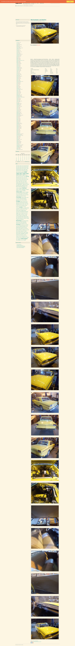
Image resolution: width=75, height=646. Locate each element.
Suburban (26, 233)
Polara (26, 223)
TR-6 (25, 237)
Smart (17, 137)
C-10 (26, 186)
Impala (22, 210)
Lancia (17, 105)
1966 (17, 173)
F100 (19, 205)
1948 (27, 168)
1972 (23, 175)
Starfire (19, 233)
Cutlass (20, 198)
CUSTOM (17, 198)
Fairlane (23, 205)
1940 (20, 168)
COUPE (25, 197)
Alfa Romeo (18, 44)
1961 (17, 172)
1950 (19, 169)
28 (16, 160)
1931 (17, 167)
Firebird (21, 206)
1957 (21, 170)
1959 (25, 170)
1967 (20, 173)
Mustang (18, 220)
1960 (27, 170)
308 (24, 179)
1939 (18, 168)
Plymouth (22, 223)
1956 (19, 170)
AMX (21, 181)
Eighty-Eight (22, 202)
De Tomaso (18, 74)
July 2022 (18, 161)
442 (20, 180)
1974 (17, 176)
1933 (20, 167)
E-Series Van (24, 201)
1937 (27, 167)
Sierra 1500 (27, 229)
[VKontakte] (31, 642)
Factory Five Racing (19, 81)
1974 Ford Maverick (19, 244)
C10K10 (17, 188)
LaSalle (17, 107)
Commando (26, 194)
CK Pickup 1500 (19, 193)
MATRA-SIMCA (18, 113)
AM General (18, 46)
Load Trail (18, 110)
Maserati (18, 112)
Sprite (17, 233)
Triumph (18, 143)
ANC (17, 49)
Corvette (18, 197)
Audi (17, 52)
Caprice (17, 189)
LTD (22, 215)
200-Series (20, 177)
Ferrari (17, 82)
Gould (17, 87)
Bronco (17, 186)
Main (17, 5)
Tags (16, 163)
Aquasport (18, 50)
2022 (19, 5)
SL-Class (25, 231)
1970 (17, 175)
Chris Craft (18, 69)
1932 (18, 167)
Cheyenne (23, 192)
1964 (23, 172)
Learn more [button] (28, 1)
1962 (19, 172)
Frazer (17, 84)
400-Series (17, 180)
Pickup (20, 223)
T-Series (25, 234)
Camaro (18, 64)
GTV (25, 209)
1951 (21, 169)
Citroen (17, 71)
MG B (17, 117)
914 (24, 180)
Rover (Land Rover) (19, 135)
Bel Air (26, 184)
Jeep (17, 99)
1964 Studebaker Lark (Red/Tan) (38, 19)
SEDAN (17, 229)
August (21, 5)
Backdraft (18, 56)
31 (22, 160)
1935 (24, 167)
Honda (17, 91)
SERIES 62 (20, 229)
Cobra (21, 194)
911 (21, 180)
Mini (17, 118)
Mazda (17, 114)
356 (27, 179)
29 (18, 160)
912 (23, 180)
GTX (26, 209)
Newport (24, 220)
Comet (23, 194)
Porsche (18, 128)
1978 (25, 176)
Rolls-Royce (18, 134)
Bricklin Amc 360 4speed (19, 60)
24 (22, 159)
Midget (21, 218)
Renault (18, 132)
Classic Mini (18, 194)
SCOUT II (26, 228)
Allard (17, 45)
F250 (21, 205)
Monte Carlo (19, 219)
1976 (21, 176)
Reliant (17, 131)
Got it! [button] (70, 1)
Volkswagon (18, 146)
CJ (16, 193)
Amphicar (18, 48)
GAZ (17, 85)
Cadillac (18, 63)
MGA (17, 218)
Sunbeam (18, 141)
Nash (17, 120)
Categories (18, 40)
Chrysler (18, 70)
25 (24, 159)
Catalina (20, 189)
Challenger (23, 189)
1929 (26, 165)
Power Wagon (26, 224)
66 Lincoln (18, 42)
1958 (23, 170)
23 (20, 159)
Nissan (17, 121)
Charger (17, 190)
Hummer (18, 93)
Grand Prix (17, 209)
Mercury (25, 216)
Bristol (17, 61)
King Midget (18, 103)
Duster (21, 201)
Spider (25, 232)
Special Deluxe (21, 232)
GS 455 (21, 209)
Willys (17, 148)
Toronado (17, 237)
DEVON (18, 77)
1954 (26, 169)
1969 (27, 173)
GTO (23, 209)
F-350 (17, 205)
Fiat (19, 206)
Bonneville (26, 185)
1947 (26, 168)
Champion (27, 189)
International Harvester (24, 211)
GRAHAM (18, 88)
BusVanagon (23, 186)
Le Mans (26, 214)
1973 (26, 175)
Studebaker (18, 139)
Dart (23, 198)
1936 (26, 167)
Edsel (17, 80)
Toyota (17, 142)
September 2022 (27, 161)
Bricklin (17, 59)
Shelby (24, 229)
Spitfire (27, 232)
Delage (17, 75)
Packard (18, 125)
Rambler (18, 130)
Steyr (17, 138)
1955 (17, 170)
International (18, 96)
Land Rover (18, 106)
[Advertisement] (37, 13)
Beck (17, 57)
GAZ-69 (17, 86)
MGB (19, 218)
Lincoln (17, 109)
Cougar (22, 197)
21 (16, 159)
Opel (17, 124)
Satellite (21, 228)
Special (17, 232)
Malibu (24, 215)
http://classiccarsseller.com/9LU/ (37, 641)
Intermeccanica (18, 94)
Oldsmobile (18, 123)
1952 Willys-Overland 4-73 (20, 245)
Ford (21, 208)
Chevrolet (18, 68)
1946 (24, 168)
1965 (25, 172)
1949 (17, 169)
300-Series (20, 179)
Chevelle (18, 66)
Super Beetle (21, 234)
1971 (20, 175)
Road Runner (18, 227)
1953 (24, 169)
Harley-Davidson (19, 89)
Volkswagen (18, 145)
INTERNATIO (18, 95)
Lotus (17, 111)
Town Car (20, 237)
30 (20, 160)
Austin (17, 53)
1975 (19, 176)
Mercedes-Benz (21, 216)
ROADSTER (23, 227)
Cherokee (20, 190)
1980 (17, 177)
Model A (25, 218)
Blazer (21, 185)
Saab (17, 136)
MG (27, 216)
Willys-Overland (18, 149)
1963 (21, 172)
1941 (22, 168)
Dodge (17, 78)
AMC (19, 181)
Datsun (17, 73)
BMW (23, 185)
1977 (23, 176)
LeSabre (17, 215)
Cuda (27, 197)
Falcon (26, 205)
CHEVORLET (18, 67)
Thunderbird (23, 236)
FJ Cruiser (24, 206)
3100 (26, 179)
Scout (24, 228)
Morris (17, 119)
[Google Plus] (32, 642)
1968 (23, 173)
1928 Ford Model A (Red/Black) (20, 247)
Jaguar (17, 98)
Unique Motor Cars (19, 144)
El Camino (26, 202)
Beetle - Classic (22, 184)
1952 (23, 169)
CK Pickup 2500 (25, 193)
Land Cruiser (18, 214)
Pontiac (17, 127)
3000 (22, 179)
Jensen (17, 100)
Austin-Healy (18, 55)
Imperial (25, 210)
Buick (17, 62)
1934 (22, 167)
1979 (27, 176)
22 (18, 159)
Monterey (22, 219)
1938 (17, 168)
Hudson (18, 92)
